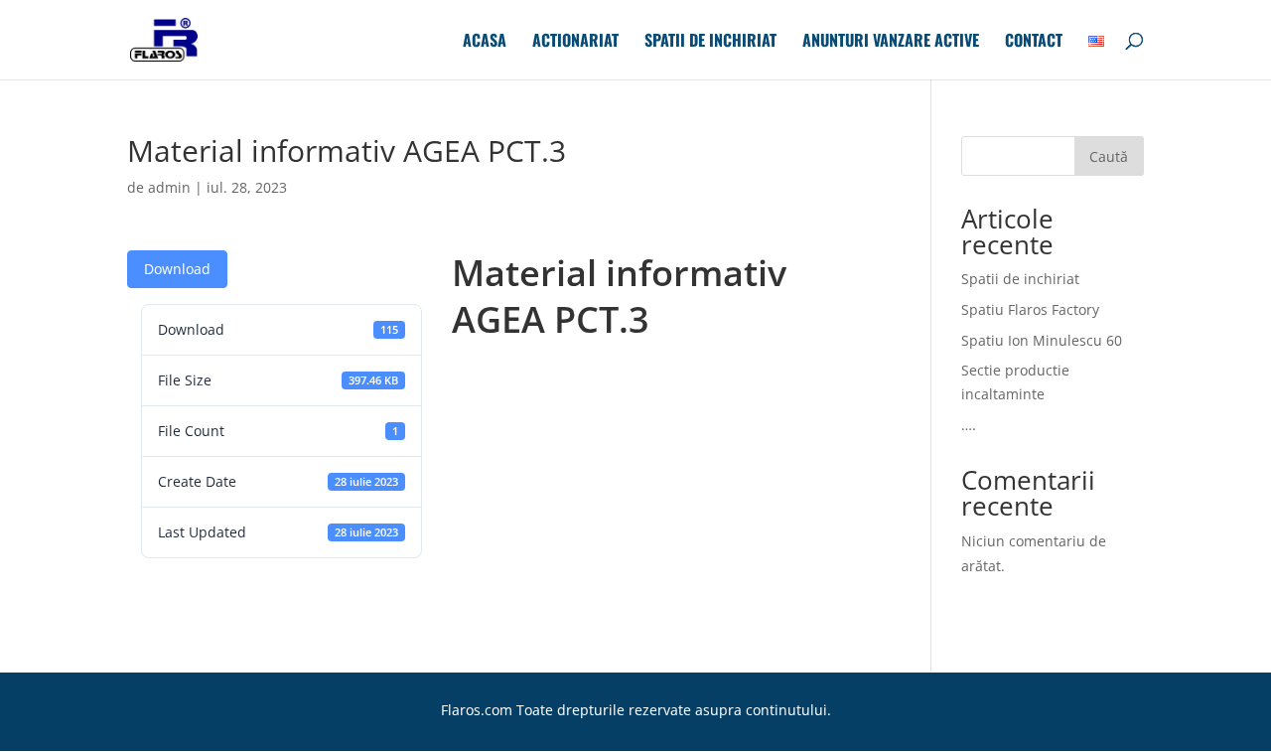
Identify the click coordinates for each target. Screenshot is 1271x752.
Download (177, 268)
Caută (1108, 156)
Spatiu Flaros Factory (1030, 309)
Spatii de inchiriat (710, 42)
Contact (1033, 42)
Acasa (484, 42)
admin (169, 187)
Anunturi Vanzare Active (890, 42)
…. (968, 424)
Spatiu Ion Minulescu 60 (1041, 340)
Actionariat (575, 42)
